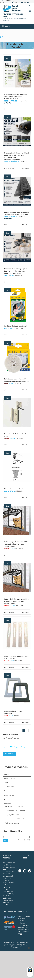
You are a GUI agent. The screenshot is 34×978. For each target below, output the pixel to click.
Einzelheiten (26, 109)
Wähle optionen (9, 109)
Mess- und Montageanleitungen (15, 747)
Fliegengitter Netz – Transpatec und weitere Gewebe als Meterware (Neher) (16, 96)
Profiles (6, 774)
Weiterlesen (9, 753)
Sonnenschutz (9, 795)
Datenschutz (7, 946)
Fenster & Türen (9, 778)
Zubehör (7, 791)
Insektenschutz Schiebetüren (16, 819)
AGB (24, 944)
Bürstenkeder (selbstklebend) (15, 489)
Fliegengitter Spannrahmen (15, 811)
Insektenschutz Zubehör (14, 806)
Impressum (19, 944)
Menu (7, 26)
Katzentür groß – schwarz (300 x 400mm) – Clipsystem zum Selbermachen (16, 544)
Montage (7, 799)
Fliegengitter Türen (12, 815)
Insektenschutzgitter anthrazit (15, 326)
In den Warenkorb (10, 390)
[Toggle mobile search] (30, 6)
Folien (6, 783)
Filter (5, 840)
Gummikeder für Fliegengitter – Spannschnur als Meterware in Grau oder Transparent (16, 271)
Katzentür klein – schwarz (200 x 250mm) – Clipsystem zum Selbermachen (16, 601)
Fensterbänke (9, 787)
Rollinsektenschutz (12, 823)
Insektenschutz (9, 803)
